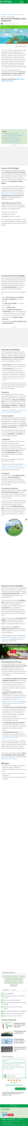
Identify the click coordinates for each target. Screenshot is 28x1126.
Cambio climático (7, 977)
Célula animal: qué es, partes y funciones (12, 1016)
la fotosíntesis (10, 622)
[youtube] (9, 1115)
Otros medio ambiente (16, 979)
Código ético (24, 1124)
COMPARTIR (21, 2)
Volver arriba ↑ (14, 1106)
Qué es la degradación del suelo (14, 737)
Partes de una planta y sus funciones (11, 1000)
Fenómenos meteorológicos (19, 14)
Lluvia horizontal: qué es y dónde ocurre (20, 1032)
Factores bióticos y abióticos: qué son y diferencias (15, 1011)
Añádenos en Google (21, 46)
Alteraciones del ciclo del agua (12, 142)
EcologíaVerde (3, 14)
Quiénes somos (20, 1119)
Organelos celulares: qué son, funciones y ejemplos (13, 1008)
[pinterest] (12, 1115)
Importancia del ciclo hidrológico (13, 140)
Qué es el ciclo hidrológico (11, 134)
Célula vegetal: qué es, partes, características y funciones (14, 997)
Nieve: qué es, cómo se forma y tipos (12, 80)
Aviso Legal (4, 1121)
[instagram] (6, 1115)
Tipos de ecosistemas (8, 994)
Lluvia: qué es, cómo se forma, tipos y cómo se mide (20, 1049)
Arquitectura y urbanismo (19, 977)
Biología (7, 979)
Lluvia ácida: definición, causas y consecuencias (12, 700)
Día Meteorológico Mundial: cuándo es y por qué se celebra (19, 1041)
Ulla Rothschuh (7, 24)
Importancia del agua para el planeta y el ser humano (13, 638)
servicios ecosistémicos (10, 194)
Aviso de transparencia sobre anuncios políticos (11, 1124)
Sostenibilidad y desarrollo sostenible (13, 982)
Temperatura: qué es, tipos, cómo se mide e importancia (19, 1025)
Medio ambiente (10, 14)
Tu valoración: (13, 1082)
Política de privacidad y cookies (14, 1121)
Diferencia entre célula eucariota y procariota (13, 1013)
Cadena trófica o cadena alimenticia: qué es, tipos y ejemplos (14, 1003)
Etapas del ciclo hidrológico (12, 138)
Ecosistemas (14, 985)
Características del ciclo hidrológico (14, 136)
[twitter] (3, 1115)
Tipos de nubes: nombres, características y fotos (12, 467)
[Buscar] (26, 2)
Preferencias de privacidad (7, 1123)
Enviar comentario (20, 1089)
